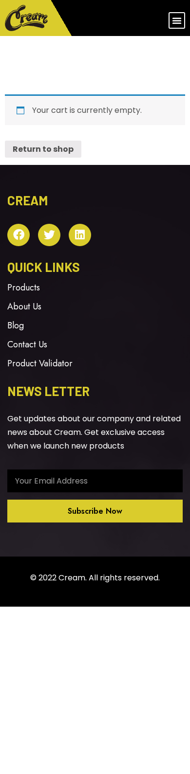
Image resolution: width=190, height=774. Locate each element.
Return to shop (43, 149)
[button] (177, 20)
